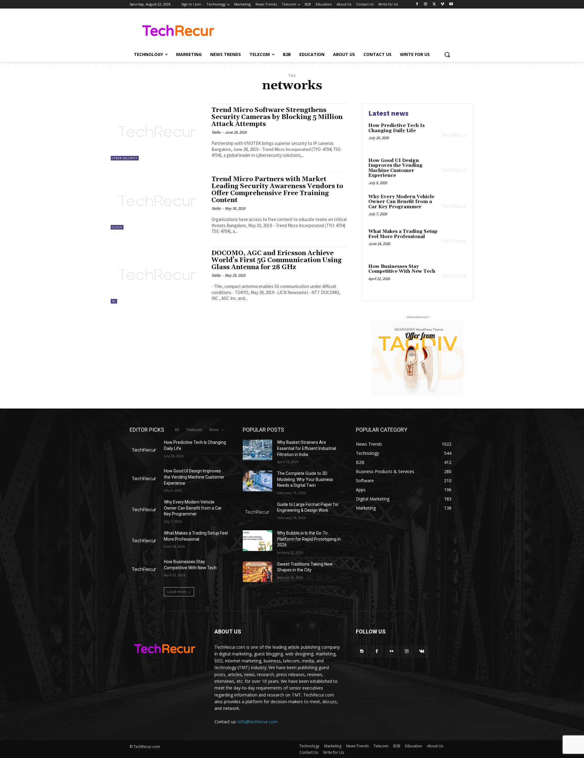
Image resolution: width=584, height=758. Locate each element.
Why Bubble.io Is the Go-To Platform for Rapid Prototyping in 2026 (309, 539)
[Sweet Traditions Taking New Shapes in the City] (257, 571)
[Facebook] (417, 4)
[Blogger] (362, 651)
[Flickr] (392, 651)
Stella (216, 132)
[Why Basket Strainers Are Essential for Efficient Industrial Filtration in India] (257, 450)
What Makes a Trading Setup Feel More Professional (402, 234)
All (177, 429)
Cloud (117, 227)
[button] (447, 54)
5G (114, 301)
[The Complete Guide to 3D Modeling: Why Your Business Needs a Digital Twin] (257, 481)
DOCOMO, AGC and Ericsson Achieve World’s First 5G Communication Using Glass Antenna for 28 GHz (276, 260)
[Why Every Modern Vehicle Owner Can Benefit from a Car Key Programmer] (454, 206)
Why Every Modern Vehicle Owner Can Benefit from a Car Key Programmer (401, 202)
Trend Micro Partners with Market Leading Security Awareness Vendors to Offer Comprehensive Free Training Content (277, 189)
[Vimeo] (442, 4)
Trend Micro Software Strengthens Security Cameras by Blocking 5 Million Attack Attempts (276, 117)
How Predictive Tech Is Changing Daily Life (396, 128)
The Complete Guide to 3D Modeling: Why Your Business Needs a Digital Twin (305, 479)
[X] (434, 4)
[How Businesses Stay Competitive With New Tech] (454, 276)
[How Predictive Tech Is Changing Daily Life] (454, 135)
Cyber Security (124, 158)
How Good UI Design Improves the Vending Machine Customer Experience (395, 168)
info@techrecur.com (258, 722)
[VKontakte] (422, 651)
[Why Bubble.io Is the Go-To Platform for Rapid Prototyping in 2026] (257, 540)
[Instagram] (425, 4)
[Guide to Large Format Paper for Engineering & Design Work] (257, 512)
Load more (176, 591)
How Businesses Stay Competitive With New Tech (401, 269)
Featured (194, 429)
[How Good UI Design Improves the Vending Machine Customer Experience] (454, 170)
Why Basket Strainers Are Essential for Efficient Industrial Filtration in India (306, 448)
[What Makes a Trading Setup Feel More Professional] (454, 241)
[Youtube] (450, 4)
